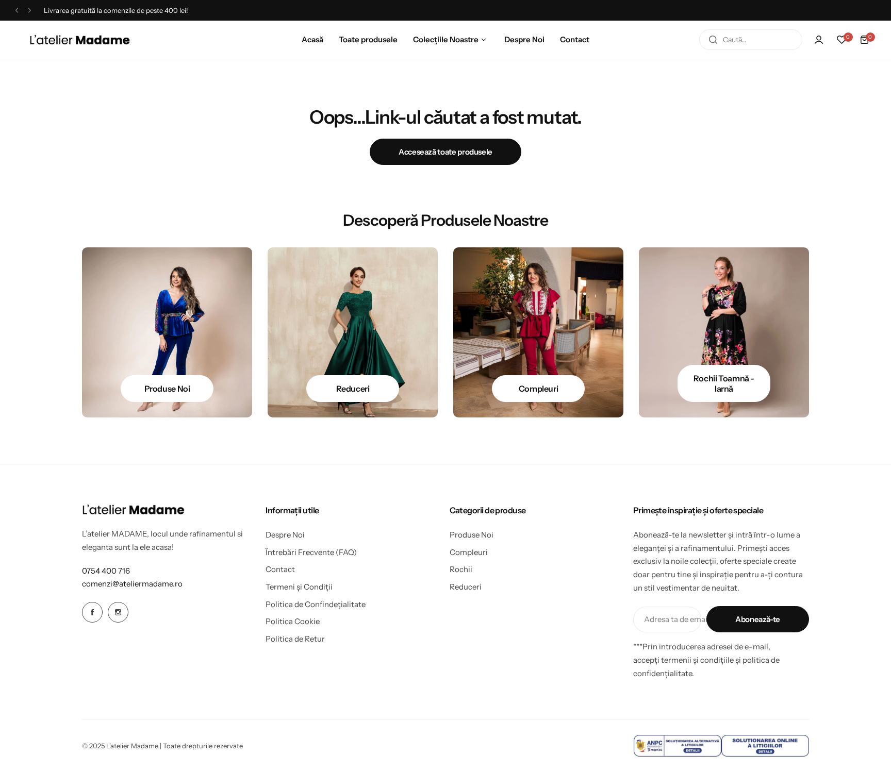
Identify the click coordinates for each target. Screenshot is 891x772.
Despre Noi (285, 535)
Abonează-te (757, 619)
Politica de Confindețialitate (316, 604)
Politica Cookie (293, 621)
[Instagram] (118, 612)
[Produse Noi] (167, 332)
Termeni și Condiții (299, 587)
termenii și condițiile (697, 660)
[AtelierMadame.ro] (79, 40)
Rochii (461, 569)
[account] (818, 39)
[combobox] (750, 39)
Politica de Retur (295, 639)
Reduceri (466, 587)
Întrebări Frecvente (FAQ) (311, 552)
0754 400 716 (106, 571)
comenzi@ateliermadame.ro (132, 584)
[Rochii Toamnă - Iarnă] (724, 332)
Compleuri (469, 552)
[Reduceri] (353, 332)
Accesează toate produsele (445, 152)
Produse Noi (471, 535)
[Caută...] (713, 39)
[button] (16, 10)
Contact (280, 569)
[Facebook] (92, 612)
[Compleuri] (538, 332)
